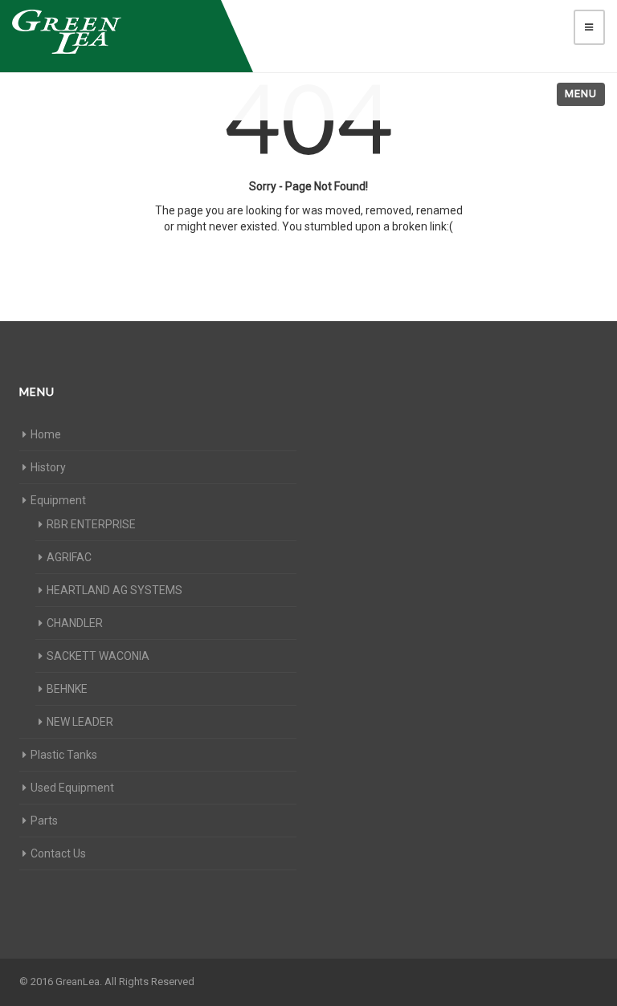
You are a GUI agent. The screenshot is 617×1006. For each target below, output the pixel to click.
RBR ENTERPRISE (91, 524)
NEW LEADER (80, 721)
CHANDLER (75, 623)
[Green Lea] (112, 32)
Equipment (58, 500)
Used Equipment (72, 787)
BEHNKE (67, 688)
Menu (581, 94)
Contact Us (58, 853)
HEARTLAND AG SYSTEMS (114, 590)
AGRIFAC (69, 557)
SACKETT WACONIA (98, 656)
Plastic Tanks (64, 754)
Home (46, 434)
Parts (44, 820)
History (48, 467)
